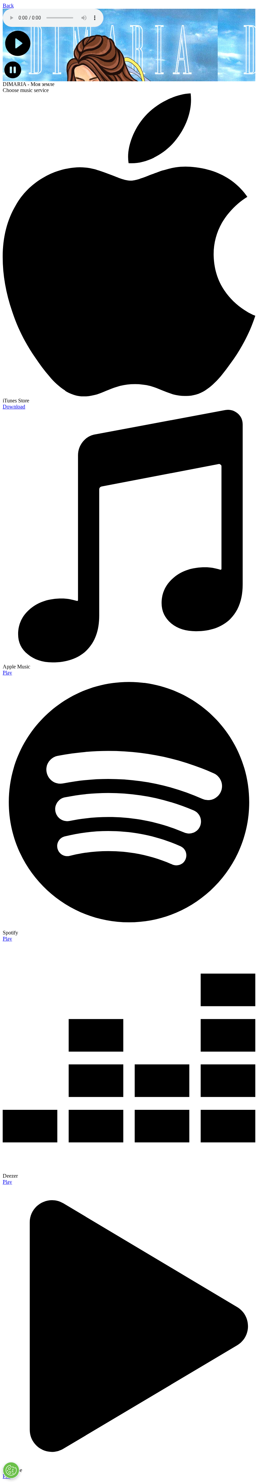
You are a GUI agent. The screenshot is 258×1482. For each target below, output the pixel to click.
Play (7, 672)
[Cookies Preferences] (11, 1470)
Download (14, 406)
